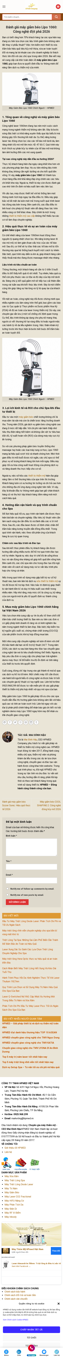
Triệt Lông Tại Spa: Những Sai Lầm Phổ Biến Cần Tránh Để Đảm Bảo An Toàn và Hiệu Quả (30, 942)
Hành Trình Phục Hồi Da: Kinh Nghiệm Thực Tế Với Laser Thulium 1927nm (30, 979)
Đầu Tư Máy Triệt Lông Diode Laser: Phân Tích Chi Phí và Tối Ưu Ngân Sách (31, 923)
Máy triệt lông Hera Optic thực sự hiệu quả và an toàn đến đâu (29, 960)
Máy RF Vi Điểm (13, 1212)
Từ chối (31, 1337)
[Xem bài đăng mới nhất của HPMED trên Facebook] (6, 1265)
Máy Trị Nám (11, 1188)
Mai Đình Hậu (30, 739)
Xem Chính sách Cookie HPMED (15, 1320)
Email (9, 875)
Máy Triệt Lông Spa (15, 1180)
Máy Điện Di (11, 1208)
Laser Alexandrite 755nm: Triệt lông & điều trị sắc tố (36, 1263)
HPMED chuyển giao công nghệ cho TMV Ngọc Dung (30, 1037)
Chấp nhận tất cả (31, 1329)
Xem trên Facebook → (21, 1266)
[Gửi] (56, 17)
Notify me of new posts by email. (27, 895)
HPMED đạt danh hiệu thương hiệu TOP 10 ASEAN (29, 1032)
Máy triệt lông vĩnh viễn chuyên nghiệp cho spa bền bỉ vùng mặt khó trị (29, 932)
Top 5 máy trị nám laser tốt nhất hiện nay (24, 1056)
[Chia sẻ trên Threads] (20, 722)
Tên (8, 861)
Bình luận (11, 836)
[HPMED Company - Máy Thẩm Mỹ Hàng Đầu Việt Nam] (31, 6)
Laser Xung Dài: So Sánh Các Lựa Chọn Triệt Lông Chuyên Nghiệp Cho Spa (27, 951)
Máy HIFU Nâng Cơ (14, 1200)
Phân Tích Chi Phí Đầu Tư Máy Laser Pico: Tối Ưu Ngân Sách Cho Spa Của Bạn (30, 1008)
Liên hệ (8, 1152)
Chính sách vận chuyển (16, 1298)
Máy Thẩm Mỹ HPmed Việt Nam (27, 1249)
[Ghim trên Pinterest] (25, 722)
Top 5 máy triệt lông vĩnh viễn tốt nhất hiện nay (27, 1062)
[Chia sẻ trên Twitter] (15, 722)
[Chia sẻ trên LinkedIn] (31, 722)
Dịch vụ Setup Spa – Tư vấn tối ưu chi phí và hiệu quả (30, 1067)
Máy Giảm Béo (12, 1192)
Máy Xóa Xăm (12, 1176)
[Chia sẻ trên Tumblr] (36, 722)
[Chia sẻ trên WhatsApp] (4, 722)
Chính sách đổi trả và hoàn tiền (20, 1295)
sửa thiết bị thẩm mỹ (47, 581)
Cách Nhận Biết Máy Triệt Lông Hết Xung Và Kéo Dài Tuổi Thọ (29, 970)
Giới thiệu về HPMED (15, 1147)
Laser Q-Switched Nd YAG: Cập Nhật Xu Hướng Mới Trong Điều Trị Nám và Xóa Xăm (28, 998)
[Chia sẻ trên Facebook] (9, 722)
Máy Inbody (11, 1216)
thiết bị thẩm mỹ (36, 475)
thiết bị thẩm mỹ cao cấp (22, 216)
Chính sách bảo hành (15, 1291)
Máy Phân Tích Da (14, 1204)
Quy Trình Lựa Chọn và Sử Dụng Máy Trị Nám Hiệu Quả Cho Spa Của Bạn (30, 989)
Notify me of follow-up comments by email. (32, 889)
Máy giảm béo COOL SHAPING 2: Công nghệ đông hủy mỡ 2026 (49, 805)
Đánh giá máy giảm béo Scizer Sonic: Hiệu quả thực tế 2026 (16, 805)
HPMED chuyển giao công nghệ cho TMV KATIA (28, 1042)
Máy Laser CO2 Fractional (18, 1196)
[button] (58, 1303)
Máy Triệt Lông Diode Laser (19, 1184)
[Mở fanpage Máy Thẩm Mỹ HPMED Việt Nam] (31, 1234)
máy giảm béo (26, 417)
